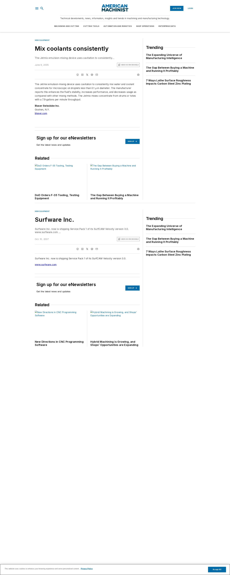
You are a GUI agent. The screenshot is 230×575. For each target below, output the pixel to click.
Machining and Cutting (66, 26)
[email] (96, 74)
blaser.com (41, 113)
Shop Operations (145, 26)
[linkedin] (82, 74)
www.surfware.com (46, 264)
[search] (42, 8)
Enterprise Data (167, 26)
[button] (37, 8)
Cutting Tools (91, 26)
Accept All (217, 569)
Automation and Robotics (118, 26)
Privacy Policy (87, 569)
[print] (138, 74)
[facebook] (77, 74)
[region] (115, 569)
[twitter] (87, 74)
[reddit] (92, 74)
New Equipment (42, 40)
